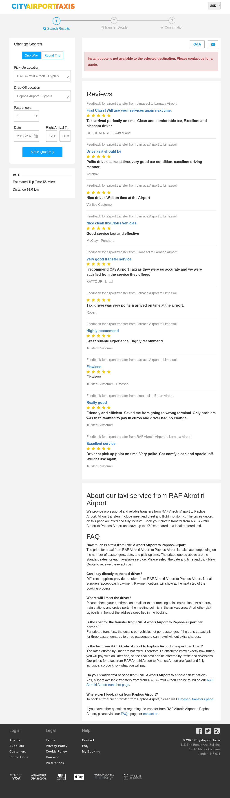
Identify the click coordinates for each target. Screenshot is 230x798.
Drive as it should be (103, 151)
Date (17, 127)
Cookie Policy (56, 751)
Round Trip (52, 55)
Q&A (197, 44)
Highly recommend (102, 331)
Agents (14, 740)
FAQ (85, 746)
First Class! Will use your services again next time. (129, 110)
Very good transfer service (108, 259)
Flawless (93, 367)
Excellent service (100, 443)
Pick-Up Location (26, 67)
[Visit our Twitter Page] (208, 732)
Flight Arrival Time (58, 127)
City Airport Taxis (207, 740)
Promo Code (18, 757)
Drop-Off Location (27, 87)
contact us (150, 714)
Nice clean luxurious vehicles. (111, 223)
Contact (88, 740)
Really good (96, 403)
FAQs (125, 714)
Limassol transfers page (195, 699)
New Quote (41, 152)
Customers (17, 751)
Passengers (23, 107)
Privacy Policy (56, 746)
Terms (50, 740)
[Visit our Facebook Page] (199, 732)
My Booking (91, 751)
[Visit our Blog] (217, 732)
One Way (31, 55)
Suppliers (16, 746)
